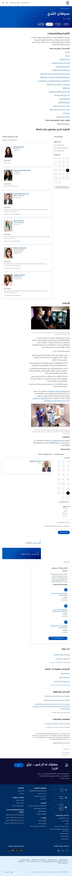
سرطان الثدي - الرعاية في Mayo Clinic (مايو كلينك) (57, 526)
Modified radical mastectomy (62, 681)
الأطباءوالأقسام (49, 24)
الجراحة (67, 56)
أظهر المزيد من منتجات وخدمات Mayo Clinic (58, 727)
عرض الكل (64, 515)
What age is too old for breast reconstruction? (59, 594)
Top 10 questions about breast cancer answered (57, 696)
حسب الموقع (57, 142)
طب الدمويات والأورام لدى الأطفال (59, 92)
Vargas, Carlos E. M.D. (35, 461)
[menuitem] (66, 24)
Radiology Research (63, 124)
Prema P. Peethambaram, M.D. (22, 170)
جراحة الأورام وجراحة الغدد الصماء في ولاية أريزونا (55, 77)
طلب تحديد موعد (63, 532)
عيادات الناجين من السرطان (61, 106)
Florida (65, 511)
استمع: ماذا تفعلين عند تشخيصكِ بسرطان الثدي (57, 723)
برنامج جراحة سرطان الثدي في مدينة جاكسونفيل (55, 74)
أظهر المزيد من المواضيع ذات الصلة (60, 662)
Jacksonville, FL (60, 151)
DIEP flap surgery (65, 673)
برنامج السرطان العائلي (62, 66)
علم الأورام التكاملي (64, 102)
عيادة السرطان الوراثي (63, 117)
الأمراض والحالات (64, 8)
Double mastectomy (64, 677)
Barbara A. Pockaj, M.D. (20, 248)
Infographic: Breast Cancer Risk (61, 655)
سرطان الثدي (58, 14)
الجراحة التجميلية (65, 59)
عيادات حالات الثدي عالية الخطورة (59, 110)
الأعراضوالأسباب (66, 24)
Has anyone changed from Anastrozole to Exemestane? (60, 610)
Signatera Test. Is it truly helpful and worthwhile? (59, 626)
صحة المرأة (66, 88)
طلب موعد (64, 18)
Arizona (65, 508)
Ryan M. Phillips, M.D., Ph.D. (21, 194)
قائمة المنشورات (58, 441)
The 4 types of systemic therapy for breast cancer (56, 700)
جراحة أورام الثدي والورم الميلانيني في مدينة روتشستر (53, 81)
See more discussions (57, 638)
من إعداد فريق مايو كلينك (63, 522)
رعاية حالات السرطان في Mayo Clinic (58, 84)
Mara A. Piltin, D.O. (19, 221)
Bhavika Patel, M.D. (19, 147)
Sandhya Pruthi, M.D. (19, 275)
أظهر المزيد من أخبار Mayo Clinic (61, 712)
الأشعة (67, 52)
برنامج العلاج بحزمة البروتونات (61, 70)
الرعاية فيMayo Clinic (41, 24)
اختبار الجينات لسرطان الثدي (63, 659)
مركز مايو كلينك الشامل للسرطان (59, 391)
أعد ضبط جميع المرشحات (62, 187)
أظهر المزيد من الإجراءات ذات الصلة (61, 685)
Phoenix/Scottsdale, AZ (62, 148)
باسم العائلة (57, 154)
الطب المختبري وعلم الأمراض (61, 63)
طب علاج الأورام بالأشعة (62, 95)
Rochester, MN (60, 145)
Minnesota (64, 513)
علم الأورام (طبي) (64, 99)
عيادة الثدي (66, 113)
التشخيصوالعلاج (57, 24)
